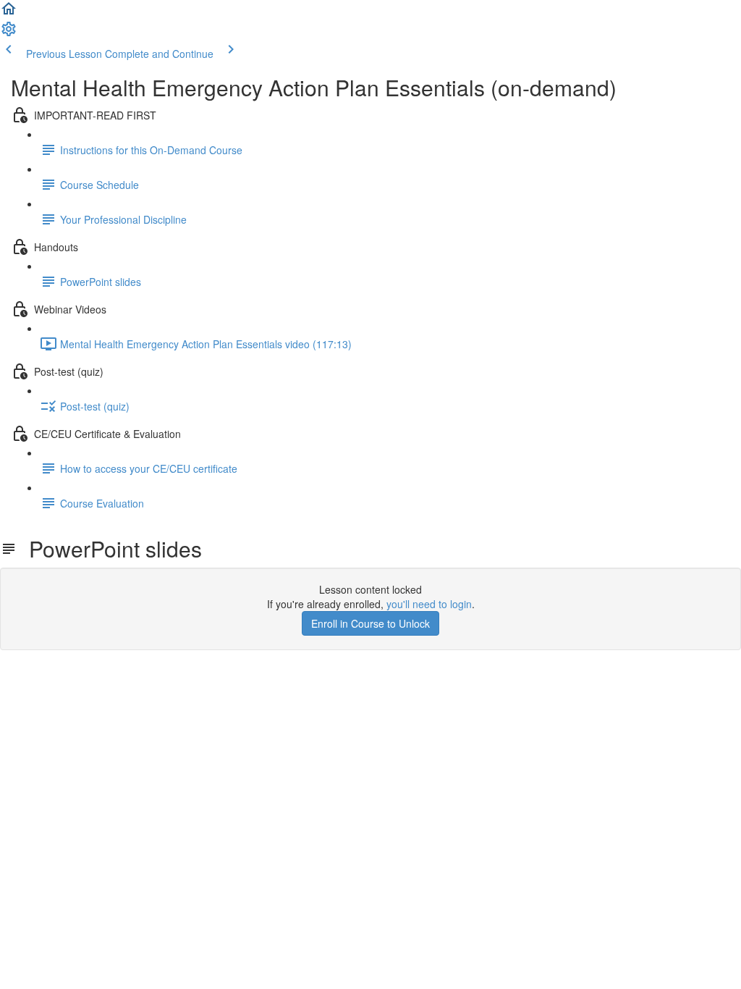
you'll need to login (429, 604)
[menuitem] (8, 33)
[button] (8, 13)
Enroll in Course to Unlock (370, 623)
